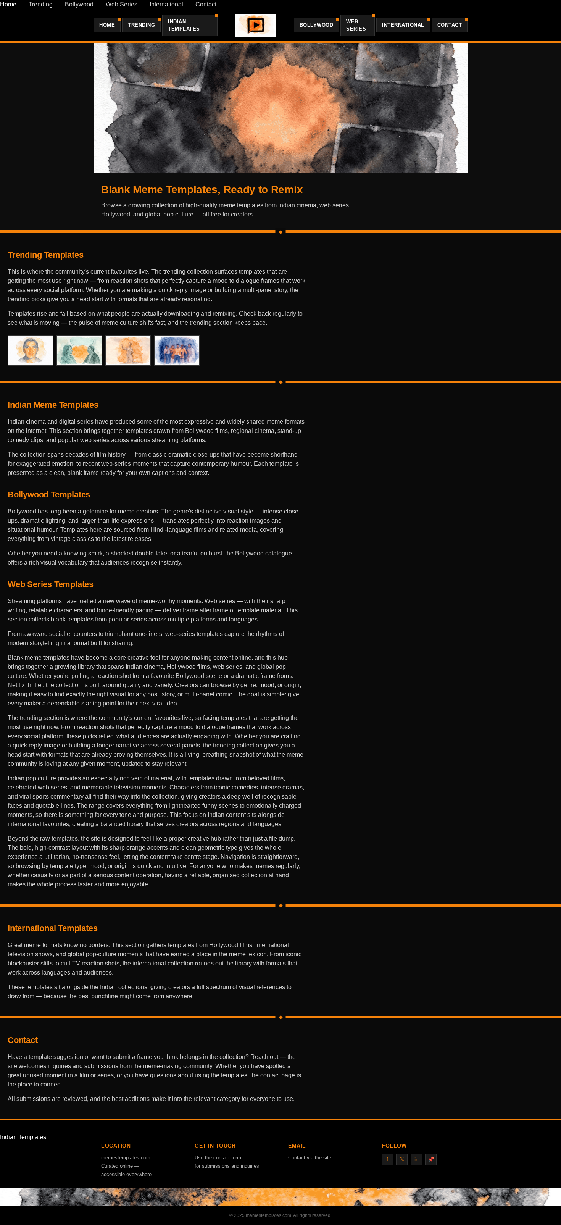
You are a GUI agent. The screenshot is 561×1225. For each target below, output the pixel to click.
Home (8, 4)
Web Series (121, 4)
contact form (227, 1157)
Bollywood (79, 4)
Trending (41, 4)
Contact (205, 4)
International (166, 4)
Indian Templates (184, 25)
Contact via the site (309, 1157)
